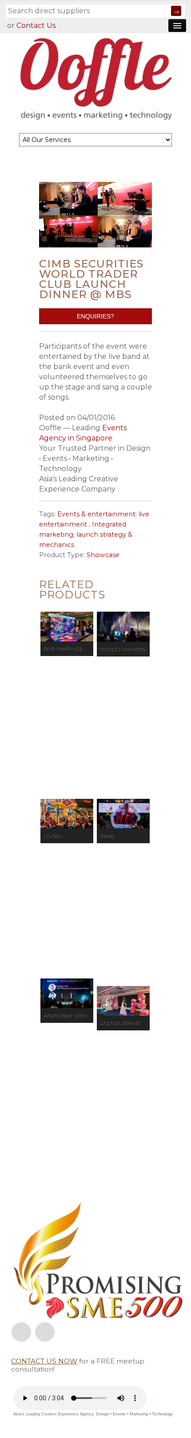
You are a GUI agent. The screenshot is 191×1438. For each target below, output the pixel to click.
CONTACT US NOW (44, 1361)
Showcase (103, 555)
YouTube (45, 1332)
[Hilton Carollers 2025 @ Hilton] (66, 814)
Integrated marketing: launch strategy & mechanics (85, 534)
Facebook (21, 1332)
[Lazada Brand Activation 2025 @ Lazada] (123, 1001)
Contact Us (36, 25)
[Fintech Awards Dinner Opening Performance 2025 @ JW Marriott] (123, 627)
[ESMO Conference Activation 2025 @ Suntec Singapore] (123, 814)
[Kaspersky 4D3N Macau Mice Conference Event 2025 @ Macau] (66, 993)
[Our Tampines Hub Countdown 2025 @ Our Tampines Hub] (66, 626)
